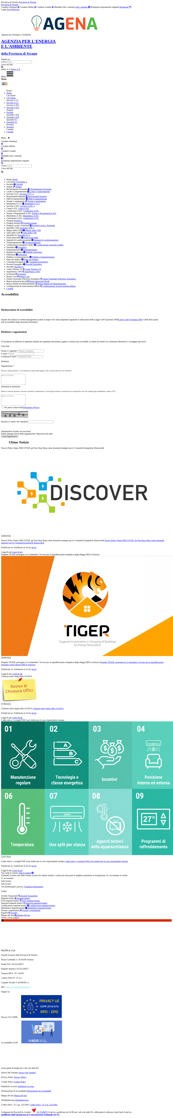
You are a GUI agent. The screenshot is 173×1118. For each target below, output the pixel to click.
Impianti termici (23, 898)
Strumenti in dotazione (10, 386)
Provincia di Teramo (27, 2)
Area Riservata (13, 9)
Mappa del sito (23, 915)
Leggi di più (6, 552)
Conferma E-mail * (9, 356)
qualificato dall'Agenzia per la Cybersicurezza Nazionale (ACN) (30, 1114)
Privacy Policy (20, 1077)
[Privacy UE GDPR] (41, 1017)
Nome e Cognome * (9, 351)
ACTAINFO (42, 1112)
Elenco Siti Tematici (27, 1073)
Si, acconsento (7, 878)
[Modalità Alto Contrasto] (2, 158)
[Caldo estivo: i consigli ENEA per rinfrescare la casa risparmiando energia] (86, 788)
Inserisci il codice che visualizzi (14, 421)
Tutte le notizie (24, 873)
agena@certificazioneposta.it (18, 987)
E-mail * (4, 354)
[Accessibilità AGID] (41, 1042)
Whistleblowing (22, 1100)
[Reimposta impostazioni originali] (2, 163)
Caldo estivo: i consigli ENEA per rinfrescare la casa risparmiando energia (32, 720)
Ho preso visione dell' (22, 407)
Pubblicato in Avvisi (22, 547)
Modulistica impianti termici (39, 908)
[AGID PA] (62, 1068)
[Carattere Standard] (18, 7)
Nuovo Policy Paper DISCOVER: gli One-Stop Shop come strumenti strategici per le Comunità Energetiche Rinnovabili (52, 448)
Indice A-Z (15, 69)
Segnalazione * (7, 366)
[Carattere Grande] (53, 7)
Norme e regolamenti (31, 910)
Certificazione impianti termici (42, 905)
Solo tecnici (6, 884)
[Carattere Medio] (35, 7)
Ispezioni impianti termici (36, 903)
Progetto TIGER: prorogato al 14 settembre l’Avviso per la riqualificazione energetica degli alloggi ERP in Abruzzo (50, 554)
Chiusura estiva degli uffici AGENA (16, 676)
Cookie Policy (20, 1082)
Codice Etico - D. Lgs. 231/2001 (44, 1105)
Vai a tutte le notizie (9, 873)
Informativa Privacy (31, 407)
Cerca (3, 62)
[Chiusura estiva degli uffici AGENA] (86, 690)
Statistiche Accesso (26, 1086)
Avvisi (33, 547)
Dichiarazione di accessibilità (38, 1091)
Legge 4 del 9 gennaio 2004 (106, 319)
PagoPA (13, 913)
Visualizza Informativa (33, 887)
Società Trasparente (29, 896)
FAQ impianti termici (30, 901)
